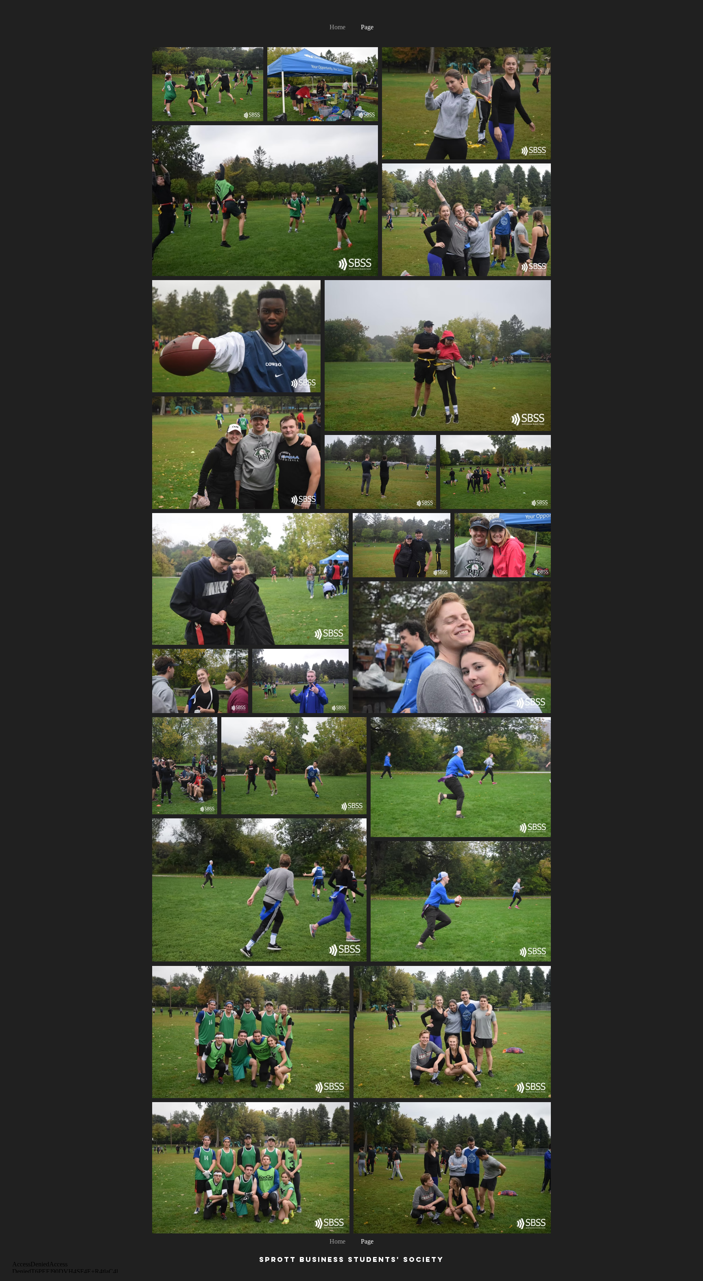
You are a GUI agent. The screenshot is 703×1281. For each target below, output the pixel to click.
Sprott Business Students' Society (351, 1259)
